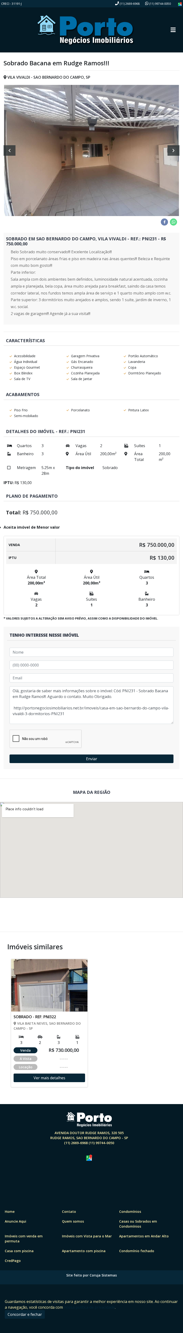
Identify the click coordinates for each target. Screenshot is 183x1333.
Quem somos (73, 1221)
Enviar (91, 758)
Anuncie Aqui (15, 1221)
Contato (69, 1211)
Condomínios (130, 1211)
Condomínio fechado (136, 1251)
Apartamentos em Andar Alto (144, 1236)
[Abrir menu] (173, 30)
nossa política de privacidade (89, 1307)
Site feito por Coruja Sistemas (91, 1275)
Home (10, 1211)
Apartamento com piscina (84, 1251)
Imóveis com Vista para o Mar (87, 1236)
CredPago (13, 1260)
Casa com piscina (19, 1251)
